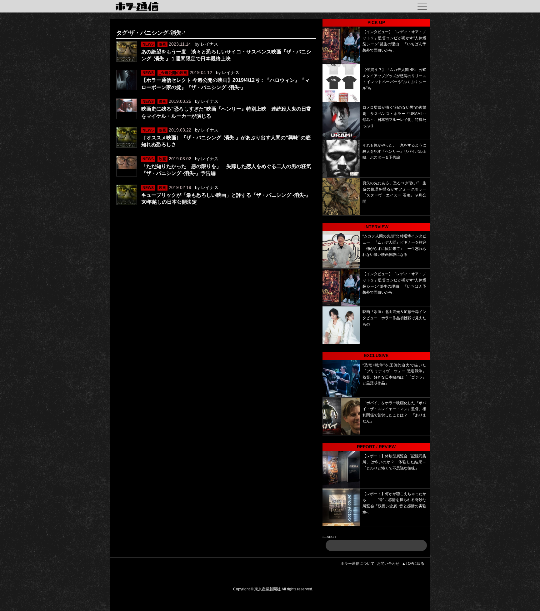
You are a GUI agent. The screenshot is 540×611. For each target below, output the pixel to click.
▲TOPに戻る (413, 563)
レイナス (209, 44)
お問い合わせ (388, 563)
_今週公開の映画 (173, 73)
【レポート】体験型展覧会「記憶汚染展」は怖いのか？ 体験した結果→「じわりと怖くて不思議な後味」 (394, 462)
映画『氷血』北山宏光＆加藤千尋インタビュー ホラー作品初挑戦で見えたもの (394, 318)
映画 (162, 44)
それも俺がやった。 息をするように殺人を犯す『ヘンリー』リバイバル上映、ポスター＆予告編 (394, 151)
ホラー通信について (357, 563)
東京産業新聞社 (267, 589)
